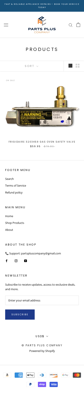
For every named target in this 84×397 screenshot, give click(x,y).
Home (9, 216)
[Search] (71, 25)
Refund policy (14, 192)
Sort (30, 66)
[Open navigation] (6, 24)
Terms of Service (15, 185)
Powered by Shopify (42, 351)
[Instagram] (16, 260)
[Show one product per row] (70, 66)
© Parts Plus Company (42, 345)
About (9, 230)
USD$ (40, 336)
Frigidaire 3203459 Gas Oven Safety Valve (42, 141)
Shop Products (14, 223)
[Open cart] (78, 25)
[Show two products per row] (77, 66)
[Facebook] (6, 260)
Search (9, 179)
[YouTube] (25, 260)
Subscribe (19, 314)
